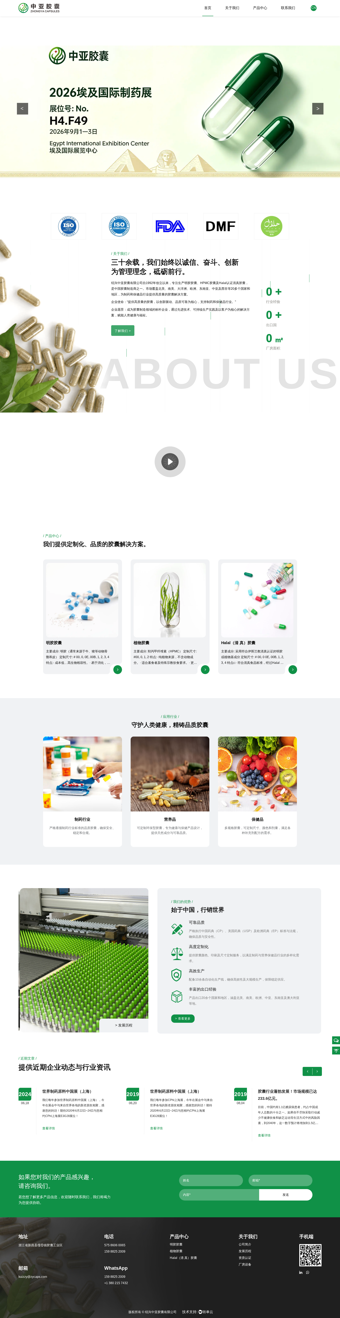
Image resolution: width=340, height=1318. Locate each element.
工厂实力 (56, 120)
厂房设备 (245, 1264)
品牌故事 (28, 120)
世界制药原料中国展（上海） (67, 1091)
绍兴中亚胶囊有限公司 (160, 1312)
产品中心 (260, 8)
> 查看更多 (183, 1018)
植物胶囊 (141, 643)
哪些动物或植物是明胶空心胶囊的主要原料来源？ (287, 1095)
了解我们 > (123, 331)
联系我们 (288, 8)
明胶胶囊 (54, 643)
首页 (207, 8)
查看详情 (48, 1128)
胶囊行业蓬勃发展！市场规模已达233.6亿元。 (179, 1095)
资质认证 (245, 1257)
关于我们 (232, 8)
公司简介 (245, 1244)
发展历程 (245, 1251)
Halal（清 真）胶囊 (238, 643)
